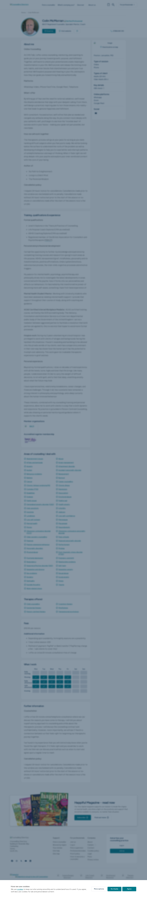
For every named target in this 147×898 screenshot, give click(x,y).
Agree (129, 889)
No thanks (114, 889)
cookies (20, 889)
